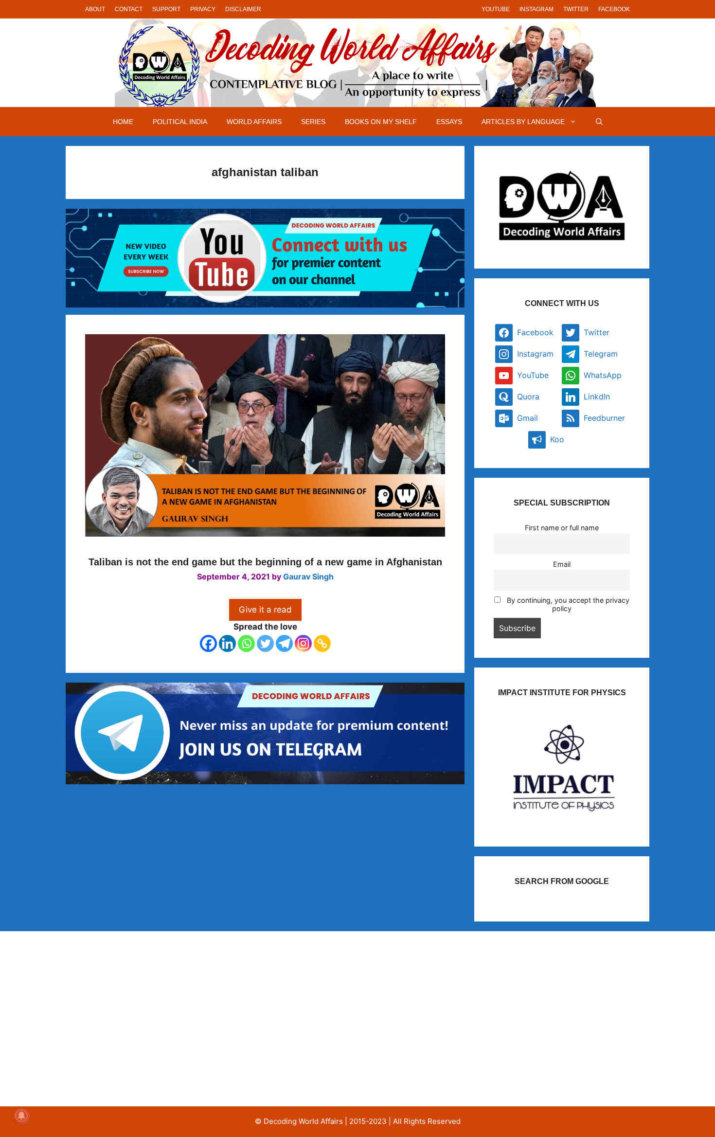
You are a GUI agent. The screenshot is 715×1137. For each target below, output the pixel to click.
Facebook (614, 9)
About (95, 9)
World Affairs (254, 122)
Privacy (202, 9)
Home (123, 122)
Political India (180, 122)
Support (166, 9)
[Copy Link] (322, 643)
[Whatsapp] (246, 643)
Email (562, 564)
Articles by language (523, 122)
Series (313, 122)
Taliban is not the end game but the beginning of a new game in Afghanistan (265, 562)
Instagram (536, 9)
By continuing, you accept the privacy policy (567, 604)
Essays (449, 122)
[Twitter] (265, 643)
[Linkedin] (227, 643)
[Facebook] (208, 643)
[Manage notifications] (21, 1115)
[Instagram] (303, 643)
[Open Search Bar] (599, 121)
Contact (129, 9)
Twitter (576, 9)
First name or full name (562, 527)
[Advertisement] (169, 1019)
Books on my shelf (381, 122)
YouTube (496, 9)
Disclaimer (243, 9)
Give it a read (265, 609)
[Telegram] (284, 643)
